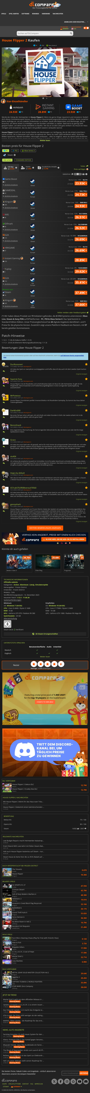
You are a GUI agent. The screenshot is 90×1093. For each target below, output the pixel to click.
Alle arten (7, 160)
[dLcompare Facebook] (60, 1082)
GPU (5, 613)
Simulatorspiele (41, 585)
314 (5, 238)
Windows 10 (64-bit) (57, 605)
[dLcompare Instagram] (66, 1082)
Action (16, 585)
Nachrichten (58, 14)
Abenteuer (24, 585)
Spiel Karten (14, 14)
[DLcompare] (9, 1080)
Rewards (35, 14)
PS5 (16, 150)
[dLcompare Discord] (85, 1082)
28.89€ (80, 260)
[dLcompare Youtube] (79, 1082)
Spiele (3, 14)
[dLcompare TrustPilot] (73, 1082)
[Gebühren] (77, 174)
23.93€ (80, 183)
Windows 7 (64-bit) (14, 605)
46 (5, 217)
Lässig (31, 585)
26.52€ (80, 228)
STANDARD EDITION (23, 160)
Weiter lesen (45, 140)
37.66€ (80, 305)
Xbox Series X (29, 150)
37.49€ (80, 293)
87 (5, 250)
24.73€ (80, 195)
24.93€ (80, 206)
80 (5, 226)
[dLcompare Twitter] (54, 1082)
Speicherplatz (9, 616)
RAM (6, 611)
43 (5, 193)
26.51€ (80, 217)
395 (5, 205)
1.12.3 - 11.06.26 (23, 597)
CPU (5, 608)
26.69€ (80, 239)
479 (5, 261)
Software (25, 14)
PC (7, 150)
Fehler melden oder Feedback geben (72, 312)
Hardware (46, 14)
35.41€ (80, 282)
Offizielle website (11, 582)
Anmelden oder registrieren (75, 22)
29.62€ (80, 271)
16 (5, 295)
